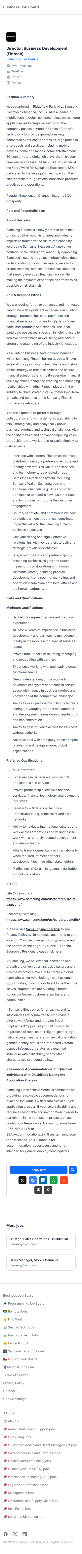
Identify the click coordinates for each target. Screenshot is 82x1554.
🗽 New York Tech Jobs (21, 1335)
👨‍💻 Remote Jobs (15, 1311)
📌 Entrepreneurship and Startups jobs (31, 1453)
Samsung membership (43, 929)
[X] (22, 1180)
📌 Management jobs (18, 1493)
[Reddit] (64, 1180)
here (58, 951)
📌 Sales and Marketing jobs (24, 1517)
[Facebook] (33, 1180)
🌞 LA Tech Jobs (15, 1343)
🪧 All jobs (11, 1421)
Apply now (38, 1170)
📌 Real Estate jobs (17, 1509)
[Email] (38, 1190)
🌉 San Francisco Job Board (24, 1351)
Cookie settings (14, 1399)
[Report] (73, 1170)
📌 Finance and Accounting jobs (27, 1461)
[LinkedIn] (43, 1180)
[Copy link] (48, 1190)
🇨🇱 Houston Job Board (20, 1359)
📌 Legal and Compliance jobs (25, 1485)
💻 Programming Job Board (24, 1303)
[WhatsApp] (54, 1180)
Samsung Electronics (22, 59)
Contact (9, 1391)
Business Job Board (21, 7)
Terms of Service (15, 1375)
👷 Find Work (13, 1319)
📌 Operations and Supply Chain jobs (30, 1501)
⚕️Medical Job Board (19, 1367)
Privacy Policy (13, 1383)
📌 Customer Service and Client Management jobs (40, 1445)
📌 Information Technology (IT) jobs (30, 1477)
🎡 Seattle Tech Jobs (18, 1327)
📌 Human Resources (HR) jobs (26, 1469)
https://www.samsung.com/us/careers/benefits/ (43, 920)
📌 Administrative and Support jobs (29, 1429)
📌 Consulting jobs (17, 1437)
